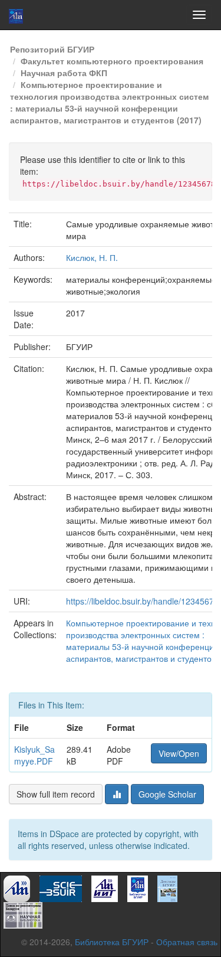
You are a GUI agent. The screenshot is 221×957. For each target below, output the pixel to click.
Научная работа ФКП (64, 73)
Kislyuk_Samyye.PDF (34, 755)
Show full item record (56, 794)
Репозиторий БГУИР (52, 49)
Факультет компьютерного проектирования (112, 61)
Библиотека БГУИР (112, 942)
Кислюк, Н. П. (92, 257)
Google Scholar (167, 794)
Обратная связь (186, 942)
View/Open (179, 753)
